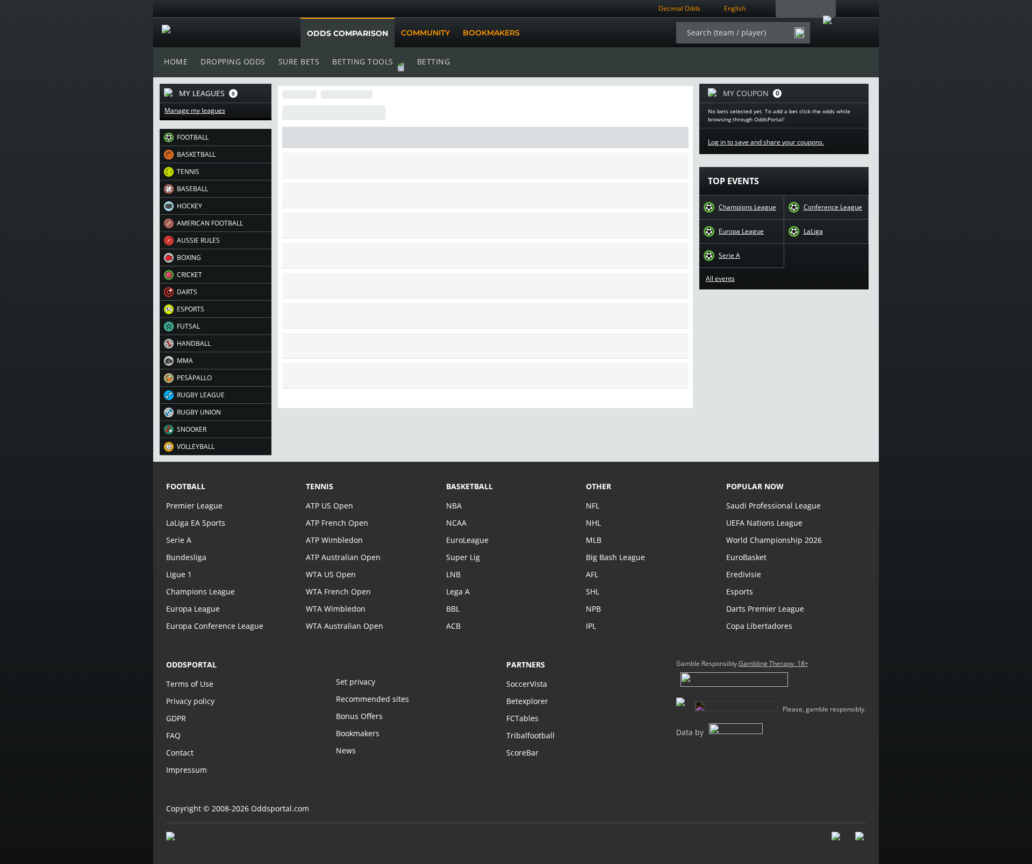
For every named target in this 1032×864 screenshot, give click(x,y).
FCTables (522, 718)
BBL (453, 609)
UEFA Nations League (764, 523)
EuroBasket (746, 557)
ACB (453, 626)
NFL (592, 505)
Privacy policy (190, 701)
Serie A (729, 255)
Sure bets (299, 61)
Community (425, 33)
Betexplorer (527, 701)
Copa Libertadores (759, 626)
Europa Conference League (214, 626)
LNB (453, 574)
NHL (593, 523)
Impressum (186, 770)
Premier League (194, 505)
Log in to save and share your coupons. (766, 142)
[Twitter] (860, 841)
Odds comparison (347, 33)
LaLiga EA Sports (195, 523)
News (346, 750)
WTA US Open (331, 574)
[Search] (799, 32)
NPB (593, 609)
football (185, 486)
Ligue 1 (179, 574)
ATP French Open (337, 523)
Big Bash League (615, 557)
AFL (592, 574)
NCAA (456, 523)
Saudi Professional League (773, 505)
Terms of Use (189, 684)
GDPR (176, 718)
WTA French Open (338, 591)
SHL (592, 591)
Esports (739, 591)
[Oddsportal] (216, 33)
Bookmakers (491, 33)
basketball (469, 486)
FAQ (173, 735)
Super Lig (463, 557)
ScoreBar (522, 752)
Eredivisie (743, 574)
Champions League (747, 207)
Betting (433, 61)
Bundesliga (186, 557)
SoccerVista (526, 684)
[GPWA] (180, 838)
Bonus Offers (359, 716)
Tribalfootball (530, 735)
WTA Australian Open (344, 626)
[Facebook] (837, 841)
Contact (180, 752)
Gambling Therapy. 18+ (773, 663)
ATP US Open (329, 505)
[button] (215, 137)
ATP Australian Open (343, 557)
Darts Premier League (765, 609)
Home (176, 61)
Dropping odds (233, 61)
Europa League (741, 231)
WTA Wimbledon (336, 609)
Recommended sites (372, 699)
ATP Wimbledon (334, 540)
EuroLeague (467, 540)
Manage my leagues (194, 110)
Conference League (833, 207)
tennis (319, 486)
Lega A (458, 591)
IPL (591, 626)
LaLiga (813, 231)
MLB (593, 540)
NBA (454, 505)
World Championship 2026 (774, 540)
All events (720, 278)
